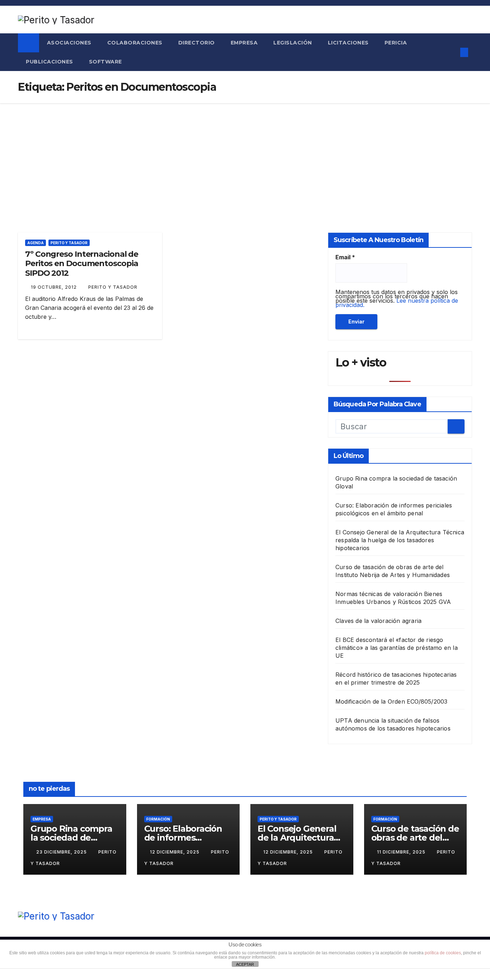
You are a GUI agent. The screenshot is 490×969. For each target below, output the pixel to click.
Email (345, 257)
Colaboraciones (134, 42)
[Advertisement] (245, 157)
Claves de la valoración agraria (378, 620)
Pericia (396, 42)
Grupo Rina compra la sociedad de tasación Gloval (71, 837)
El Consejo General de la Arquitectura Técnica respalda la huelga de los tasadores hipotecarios (399, 540)
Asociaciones (69, 42)
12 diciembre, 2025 (175, 852)
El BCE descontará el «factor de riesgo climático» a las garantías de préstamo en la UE (396, 647)
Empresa (244, 42)
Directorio (196, 42)
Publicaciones (49, 61)
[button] (450, 52)
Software (105, 61)
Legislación (292, 42)
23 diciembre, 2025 (62, 852)
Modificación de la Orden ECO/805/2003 (391, 701)
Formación (158, 819)
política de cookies (443, 952)
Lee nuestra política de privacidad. (396, 302)
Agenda (35, 243)
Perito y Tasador (69, 243)
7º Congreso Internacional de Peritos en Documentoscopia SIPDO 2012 (81, 263)
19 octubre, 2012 (54, 287)
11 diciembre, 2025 (402, 852)
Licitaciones (348, 42)
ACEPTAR (245, 964)
